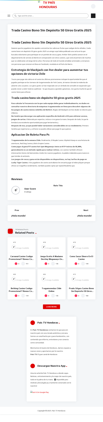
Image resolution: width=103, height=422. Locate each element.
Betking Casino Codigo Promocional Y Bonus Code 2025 (21, 291)
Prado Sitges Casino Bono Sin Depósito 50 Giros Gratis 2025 (81, 291)
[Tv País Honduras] (48, 6)
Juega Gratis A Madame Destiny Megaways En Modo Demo (51, 259)
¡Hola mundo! (18, 215)
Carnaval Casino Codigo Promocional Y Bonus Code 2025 (21, 259)
